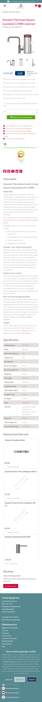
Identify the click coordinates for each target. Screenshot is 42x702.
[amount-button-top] (37, 110)
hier (30, 267)
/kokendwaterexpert (12, 688)
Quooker (5, 12)
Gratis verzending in (18, 131)
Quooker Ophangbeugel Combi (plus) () (18, 91)
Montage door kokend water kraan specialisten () (22, 94)
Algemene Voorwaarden (10, 628)
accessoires (11, 293)
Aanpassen (8, 679)
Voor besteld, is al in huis (19, 126)
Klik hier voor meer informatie (27, 672)
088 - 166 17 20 (7, 604)
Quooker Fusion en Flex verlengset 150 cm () (20, 79)
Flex (18, 12)
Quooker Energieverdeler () (15, 98)
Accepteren (19, 679)
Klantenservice (7, 644)
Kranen (13, 12)
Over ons (5, 630)
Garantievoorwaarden (9, 638)
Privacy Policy (6, 636)
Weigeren (32, 679)
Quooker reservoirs (12, 220)
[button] (32, 43)
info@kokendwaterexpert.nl (11, 606)
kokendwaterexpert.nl (9, 601)
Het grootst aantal (15, 139)
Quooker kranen (24, 220)
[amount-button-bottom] (37, 112)
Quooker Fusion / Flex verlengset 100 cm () (20, 83)
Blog (3, 646)
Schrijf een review (11, 586)
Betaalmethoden (7, 641)
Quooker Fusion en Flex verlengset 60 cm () (20, 87)
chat (18, 333)
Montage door (18, 128)
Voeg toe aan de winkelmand (22, 117)
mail (22, 333)
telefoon (28, 333)
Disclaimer (5, 633)
